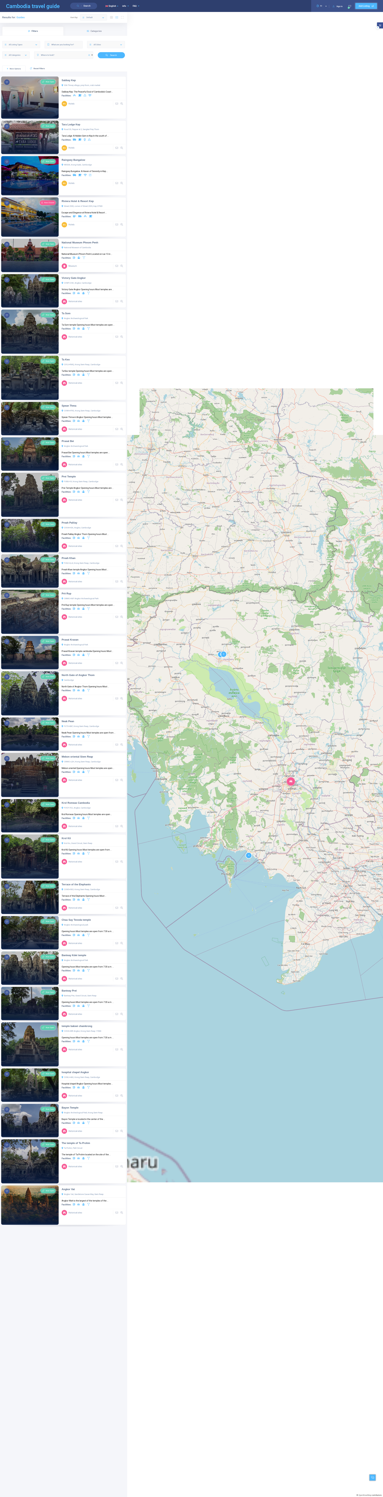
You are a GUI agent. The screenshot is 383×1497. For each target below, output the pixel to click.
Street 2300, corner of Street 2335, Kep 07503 (83, 206)
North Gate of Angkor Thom (78, 675)
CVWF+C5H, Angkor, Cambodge (77, 283)
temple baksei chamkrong (77, 1026)
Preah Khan (68, 558)
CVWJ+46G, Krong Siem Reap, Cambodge (82, 1077)
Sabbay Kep (69, 80)
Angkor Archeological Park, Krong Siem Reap (83, 1113)
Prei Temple (69, 476)
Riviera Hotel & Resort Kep (78, 201)
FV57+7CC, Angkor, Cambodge (77, 808)
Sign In (339, 6)
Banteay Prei (69, 990)
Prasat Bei (68, 441)
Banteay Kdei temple (74, 955)
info (124, 6)
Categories (96, 31)
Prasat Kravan (70, 639)
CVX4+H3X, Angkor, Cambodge (77, 528)
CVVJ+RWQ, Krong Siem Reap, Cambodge (82, 364)
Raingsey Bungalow (73, 159)
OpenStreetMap (364, 1495)
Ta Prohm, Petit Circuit (73, 1148)
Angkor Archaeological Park (76, 318)
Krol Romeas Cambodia (76, 802)
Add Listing (364, 6)
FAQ (135, 6)
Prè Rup (66, 593)
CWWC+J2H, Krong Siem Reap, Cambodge (82, 762)
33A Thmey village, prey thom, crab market (82, 85)
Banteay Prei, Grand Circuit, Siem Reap (80, 996)
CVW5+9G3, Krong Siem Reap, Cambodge (82, 889)
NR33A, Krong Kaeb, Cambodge (78, 165)
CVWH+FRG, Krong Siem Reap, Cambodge (82, 411)
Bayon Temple (70, 1107)
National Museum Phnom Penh (80, 242)
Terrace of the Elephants (76, 884)
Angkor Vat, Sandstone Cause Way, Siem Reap (84, 1194)
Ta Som (66, 313)
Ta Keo (66, 359)
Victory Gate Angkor (74, 277)
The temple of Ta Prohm (76, 1143)
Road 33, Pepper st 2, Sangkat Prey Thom (81, 129)
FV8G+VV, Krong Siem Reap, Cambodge (81, 481)
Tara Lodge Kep (71, 124)
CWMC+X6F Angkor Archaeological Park (81, 598)
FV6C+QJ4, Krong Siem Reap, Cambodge (81, 563)
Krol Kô (66, 838)
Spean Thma (69, 405)
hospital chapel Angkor (75, 1072)
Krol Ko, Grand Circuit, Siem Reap (78, 843)
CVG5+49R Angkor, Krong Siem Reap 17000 (82, 1031)
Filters (35, 31)
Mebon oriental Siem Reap (77, 756)
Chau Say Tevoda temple (76, 919)
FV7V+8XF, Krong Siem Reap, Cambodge (81, 726)
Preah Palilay (69, 522)
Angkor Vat (68, 1189)
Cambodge (69, 680)
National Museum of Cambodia (77, 247)
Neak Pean (68, 721)
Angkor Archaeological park (76, 925)
